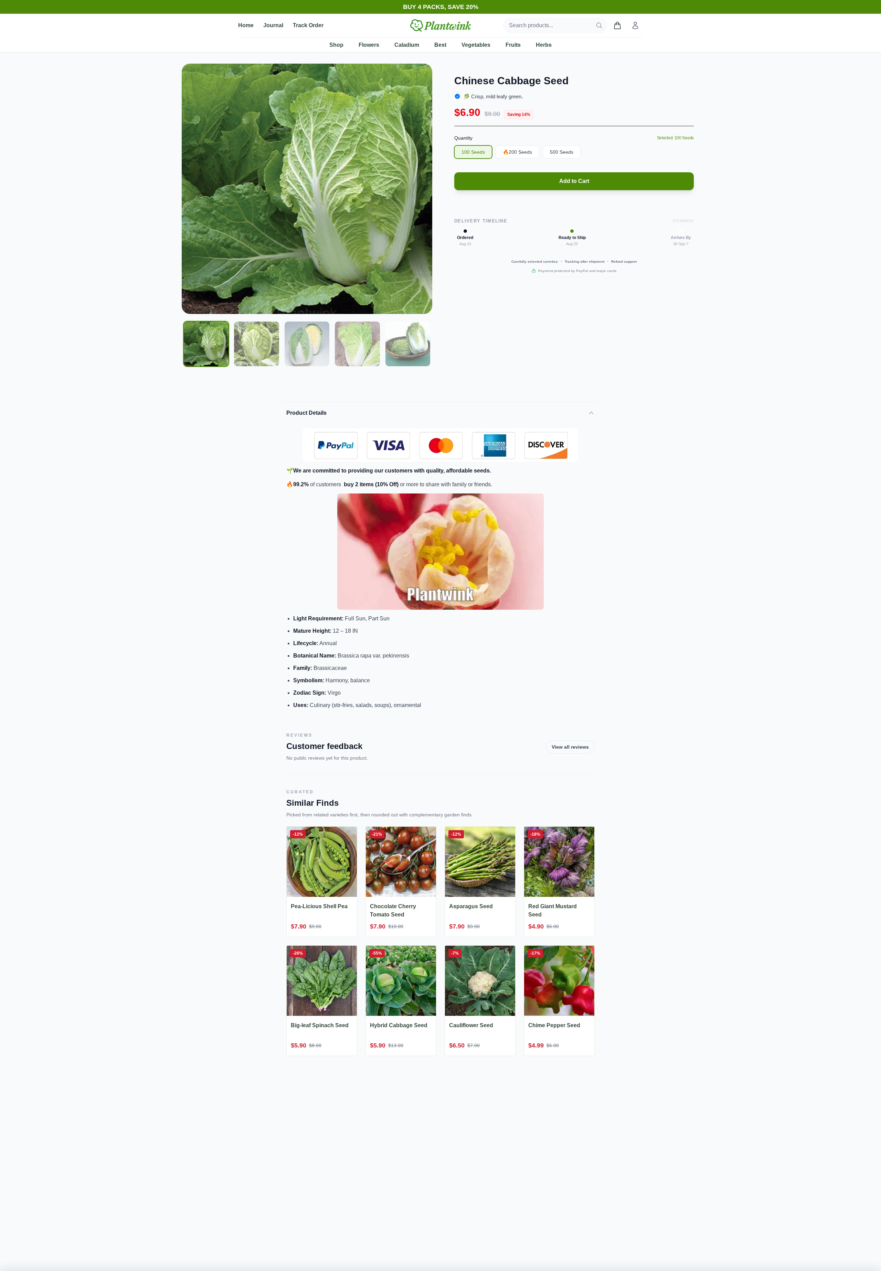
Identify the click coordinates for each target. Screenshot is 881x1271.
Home (246, 25)
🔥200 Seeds (517, 152)
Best (440, 45)
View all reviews (570, 747)
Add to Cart (574, 181)
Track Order (308, 25)
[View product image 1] (206, 344)
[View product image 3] (307, 344)
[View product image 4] (357, 344)
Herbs (544, 45)
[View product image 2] (256, 344)
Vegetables (475, 45)
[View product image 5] (408, 344)
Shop (336, 45)
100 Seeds (473, 152)
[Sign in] (635, 25)
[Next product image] (422, 189)
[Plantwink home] (440, 25)
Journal (273, 25)
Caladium (406, 45)
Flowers (369, 45)
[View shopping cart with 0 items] (617, 25)
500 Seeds (561, 152)
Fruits (513, 45)
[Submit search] (599, 25)
